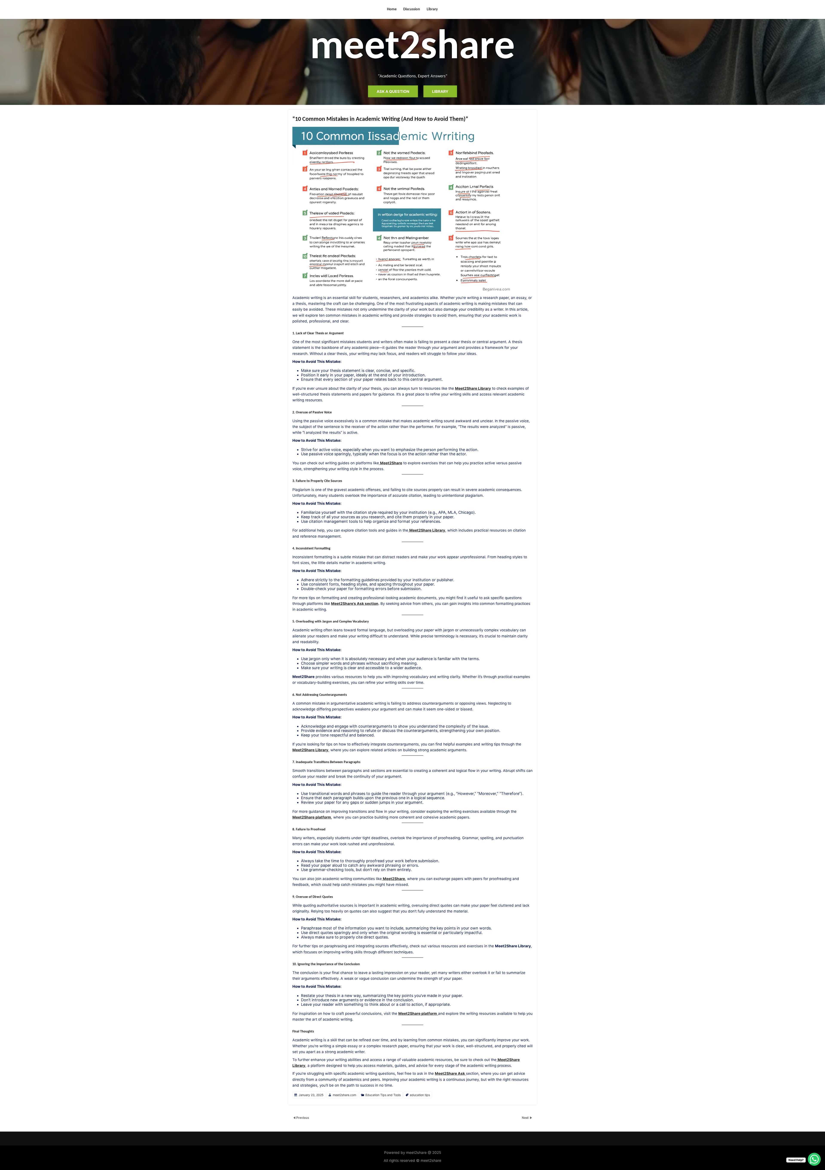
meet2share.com (344, 1095)
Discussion (411, 9)
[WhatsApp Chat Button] (814, 1159)
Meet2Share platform (311, 817)
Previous (302, 1118)
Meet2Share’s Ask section (354, 603)
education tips (420, 1095)
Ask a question (393, 91)
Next (526, 1118)
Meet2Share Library (473, 388)
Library (432, 9)
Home (392, 9)
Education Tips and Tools (383, 1095)
